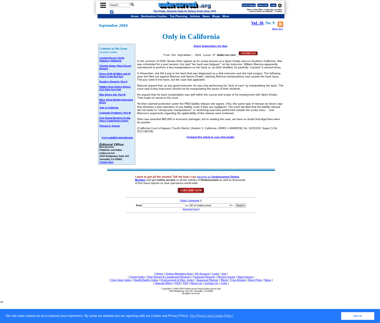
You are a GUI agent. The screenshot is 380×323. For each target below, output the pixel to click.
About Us (196, 283)
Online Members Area (179, 273)
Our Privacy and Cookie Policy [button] (211, 315)
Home (135, 16)
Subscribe (263, 5)
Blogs (216, 16)
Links (224, 283)
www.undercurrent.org (117, 137)
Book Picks (255, 280)
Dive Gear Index (121, 280)
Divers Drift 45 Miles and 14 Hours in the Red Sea (114, 75)
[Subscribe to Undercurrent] (191, 192)
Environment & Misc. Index (177, 280)
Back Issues (245, 276)
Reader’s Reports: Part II (113, 81)
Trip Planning (178, 16)
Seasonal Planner (207, 280)
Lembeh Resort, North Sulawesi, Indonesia (111, 59)
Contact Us (211, 283)
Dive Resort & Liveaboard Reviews (169, 276)
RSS (177, 283)
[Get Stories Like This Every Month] (248, 54)
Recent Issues (226, 276)
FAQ (185, 283)
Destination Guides (154, 16)
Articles (195, 16)
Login (273, 5)
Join (223, 273)
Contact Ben (106, 162)
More (225, 16)
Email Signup (248, 5)
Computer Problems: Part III (115, 113)
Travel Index (137, 276)
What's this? (277, 29)
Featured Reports (204, 276)
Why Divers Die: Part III (112, 94)
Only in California (109, 107)
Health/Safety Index (146, 280)
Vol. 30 (257, 23)
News (206, 16)
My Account (202, 273)
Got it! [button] (357, 315)
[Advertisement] (191, 241)
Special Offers (164, 283)
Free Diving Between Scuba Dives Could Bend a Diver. (114, 119)
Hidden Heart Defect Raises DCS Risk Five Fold (115, 88)
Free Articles (238, 280)
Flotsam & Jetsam (109, 126)
